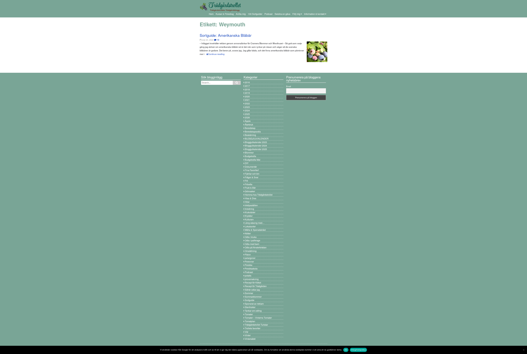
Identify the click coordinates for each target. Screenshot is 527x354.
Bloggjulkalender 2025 (256, 149)
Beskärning (250, 135)
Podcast (268, 14)
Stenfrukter (250, 307)
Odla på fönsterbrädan (256, 247)
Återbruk (249, 124)
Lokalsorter (250, 226)
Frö (246, 180)
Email (288, 86)
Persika (248, 265)
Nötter (248, 233)
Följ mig (296, 14)
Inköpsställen (251, 205)
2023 (247, 107)
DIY (247, 163)
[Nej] (523, 350)
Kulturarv (249, 219)
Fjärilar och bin (252, 173)
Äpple (248, 121)
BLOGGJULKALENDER (257, 138)
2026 (247, 117)
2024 (247, 110)
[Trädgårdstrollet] (220, 10)
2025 (247, 114)
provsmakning (252, 279)
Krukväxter (250, 212)
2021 (247, 99)
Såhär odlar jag (252, 289)
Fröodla (248, 184)
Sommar (249, 293)
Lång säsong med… (254, 222)
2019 (247, 92)
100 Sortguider (255, 14)
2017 (247, 85)
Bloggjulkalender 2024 (256, 145)
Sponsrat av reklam (254, 303)
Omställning (251, 251)
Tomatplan (250, 321)
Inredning (249, 208)
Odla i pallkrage (252, 240)
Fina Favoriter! (252, 170)
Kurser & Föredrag (225, 14)
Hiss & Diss (250, 198)
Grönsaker (250, 191)
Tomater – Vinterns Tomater (258, 317)
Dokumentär (251, 166)
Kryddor (249, 215)
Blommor (249, 152)
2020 (247, 96)
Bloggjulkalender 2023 (256, 142)
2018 (247, 89)
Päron (248, 254)
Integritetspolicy (358, 350)
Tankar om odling (253, 310)
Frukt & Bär (250, 187)
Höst (247, 201)
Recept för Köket (253, 282)
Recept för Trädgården (256, 286)
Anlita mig (241, 14)
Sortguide (249, 300)
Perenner (249, 261)
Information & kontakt (314, 14)
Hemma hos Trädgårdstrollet (258, 194)
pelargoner (250, 258)
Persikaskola (251, 268)
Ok (346, 350)
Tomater (249, 314)
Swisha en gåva (282, 14)
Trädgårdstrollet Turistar (256, 324)
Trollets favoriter (252, 328)
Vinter (248, 335)
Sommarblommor (253, 296)
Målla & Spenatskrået (255, 229)
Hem (211, 14)
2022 (247, 103)
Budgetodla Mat (252, 159)
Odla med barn (252, 244)
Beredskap (250, 128)
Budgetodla (250, 156)
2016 (247, 82)
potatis (248, 275)
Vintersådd (250, 338)
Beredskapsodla (253, 131)
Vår (246, 331)
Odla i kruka (251, 237)
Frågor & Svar (251, 177)
